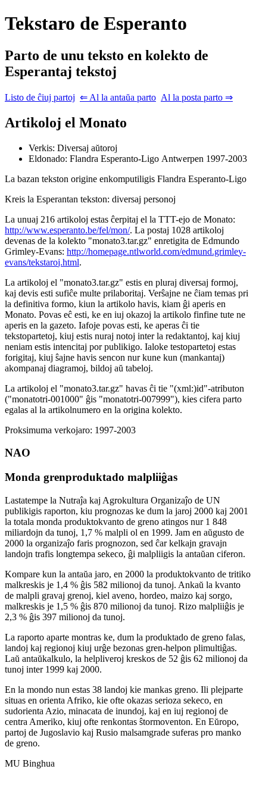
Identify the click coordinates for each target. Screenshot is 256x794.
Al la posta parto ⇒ (197, 97)
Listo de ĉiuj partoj (40, 97)
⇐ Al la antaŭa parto (118, 97)
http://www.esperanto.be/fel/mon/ (67, 230)
